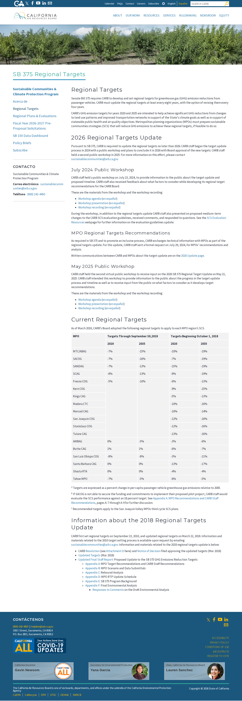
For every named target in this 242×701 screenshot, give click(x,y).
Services (169, 15)
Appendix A (92, 564)
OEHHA (64, 695)
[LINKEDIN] (44, 3)
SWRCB (77, 695)
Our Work (133, 15)
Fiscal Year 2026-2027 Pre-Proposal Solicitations (32, 125)
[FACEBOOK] (32, 3)
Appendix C (92, 572)
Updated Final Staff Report (95, 559)
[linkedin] (226, 619)
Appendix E (92, 581)
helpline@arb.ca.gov (42, 626)
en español (109, 199)
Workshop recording (91, 207)
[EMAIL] (50, 3)
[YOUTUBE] (38, 3)
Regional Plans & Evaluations (34, 116)
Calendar (109, 3)
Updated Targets (89, 555)
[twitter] (208, 619)
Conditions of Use (217, 647)
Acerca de (20, 101)
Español (183, 3)
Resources (151, 15)
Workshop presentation (93, 203)
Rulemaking (187, 15)
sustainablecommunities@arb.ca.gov (94, 159)
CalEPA (17, 695)
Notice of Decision (149, 551)
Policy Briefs (22, 143)
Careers (141, 3)
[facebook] (214, 619)
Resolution (93, 551)
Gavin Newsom (27, 670)
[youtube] (220, 619)
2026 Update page (192, 256)
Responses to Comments (108, 590)
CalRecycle (31, 695)
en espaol (117, 304)
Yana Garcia (100, 670)
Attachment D (115, 551)
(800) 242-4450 (36, 194)
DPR (43, 695)
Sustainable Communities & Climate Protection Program (35, 91)
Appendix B (92, 568)
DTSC (53, 695)
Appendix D (92, 577)
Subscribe (153, 3)
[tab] (163, 3)
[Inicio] (35, 15)
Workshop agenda (89, 199)
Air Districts (221, 651)
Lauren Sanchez (179, 670)
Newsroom (208, 15)
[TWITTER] (27, 3)
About (117, 15)
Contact (130, 3)
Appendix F (92, 585)
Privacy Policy (219, 642)
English (172, 3)
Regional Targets (25, 108)
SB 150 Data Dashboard (30, 135)
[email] (226, 625)
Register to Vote (218, 656)
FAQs (120, 3)
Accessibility (220, 638)
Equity (224, 15)
